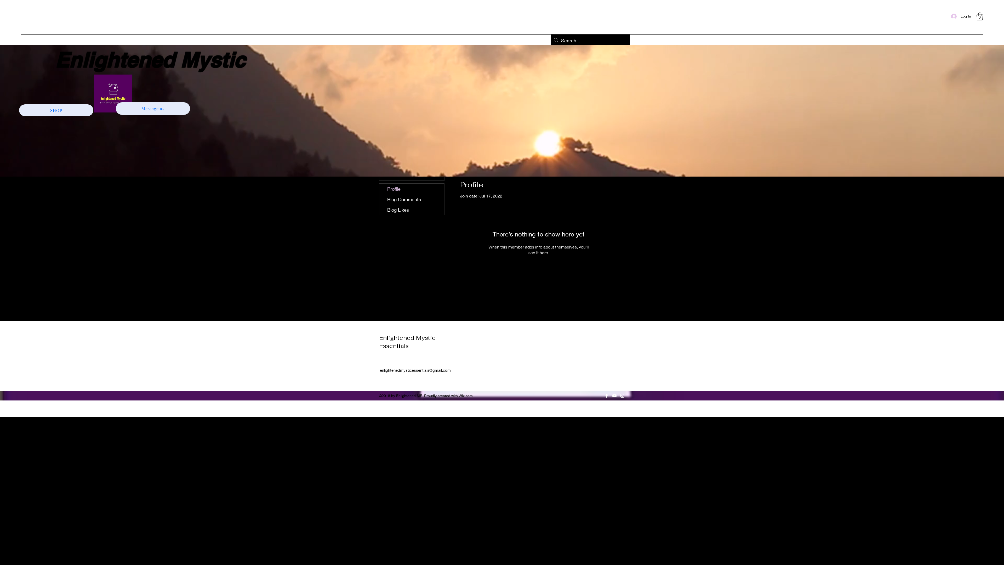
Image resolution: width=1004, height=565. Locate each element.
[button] (980, 16)
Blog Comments (404, 199)
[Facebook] (606, 395)
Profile (394, 189)
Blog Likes (398, 210)
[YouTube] (614, 395)
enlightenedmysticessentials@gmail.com (415, 370)
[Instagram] (622, 395)
